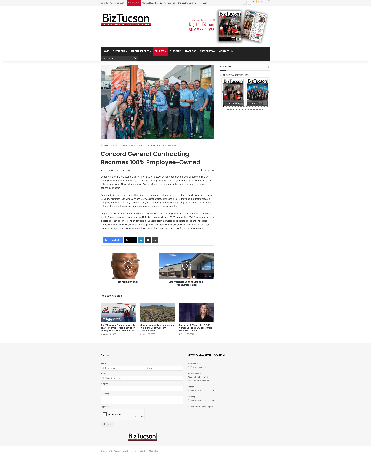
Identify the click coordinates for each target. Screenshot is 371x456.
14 (261, 106)
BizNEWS (159, 51)
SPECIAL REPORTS (140, 51)
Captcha (105, 407)
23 (245, 109)
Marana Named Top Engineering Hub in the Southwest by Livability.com (157, 328)
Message (105, 393)
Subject (104, 383)
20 (236, 109)
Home (105, 145)
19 (233, 109)
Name (103, 363)
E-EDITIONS (119, 51)
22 (242, 109)
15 (264, 106)
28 (260, 109)
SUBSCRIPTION (207, 51)
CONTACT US (226, 51)
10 (249, 106)
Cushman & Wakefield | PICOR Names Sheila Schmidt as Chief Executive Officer (177, 3)
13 (258, 106)
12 (255, 106)
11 (252, 106)
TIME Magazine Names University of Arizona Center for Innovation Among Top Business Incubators (118, 328)
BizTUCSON (108, 170)
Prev (224, 92)
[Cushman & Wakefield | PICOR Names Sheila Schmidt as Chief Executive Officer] (196, 312)
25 (251, 109)
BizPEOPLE (175, 51)
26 (254, 109)
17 (228, 109)
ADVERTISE (190, 51)
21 (239, 109)
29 (262, 109)
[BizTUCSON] (126, 19)
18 (231, 109)
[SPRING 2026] (257, 92)
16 (267, 106)
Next (266, 92)
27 (257, 109)
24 (248, 109)
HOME (106, 51)
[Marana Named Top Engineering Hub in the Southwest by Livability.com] (157, 312)
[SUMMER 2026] (233, 92)
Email (103, 373)
